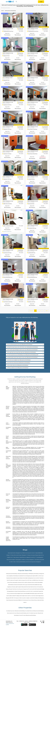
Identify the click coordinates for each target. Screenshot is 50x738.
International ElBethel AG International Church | (22, 600)
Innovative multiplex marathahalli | (28, 597)
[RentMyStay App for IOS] (32, 624)
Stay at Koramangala (11, 559)
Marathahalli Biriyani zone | (23, 591)
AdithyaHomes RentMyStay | (23, 573)
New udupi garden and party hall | (16, 582)
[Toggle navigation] (16, 1)
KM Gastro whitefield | (32, 580)
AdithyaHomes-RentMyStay (10, 10)
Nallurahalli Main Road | (26, 586)
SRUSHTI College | (16, 595)
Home (2, 10)
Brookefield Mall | (36, 584)
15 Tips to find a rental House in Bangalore (18, 555)
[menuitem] (31, 310)
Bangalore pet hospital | (31, 575)
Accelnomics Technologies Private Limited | (18, 593)
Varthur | (29, 595)
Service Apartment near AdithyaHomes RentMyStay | (17, 613)
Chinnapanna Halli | (17, 597)
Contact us (21, 621)
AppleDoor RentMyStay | (13, 575)
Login (41, 1)
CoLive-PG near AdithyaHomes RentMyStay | (27, 615)
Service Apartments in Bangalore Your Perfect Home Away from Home (21, 552)
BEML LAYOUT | (39, 575)
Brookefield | (40, 582)
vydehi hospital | (18, 586)
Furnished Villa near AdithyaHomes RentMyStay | (34, 610)
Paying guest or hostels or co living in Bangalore (25, 559)
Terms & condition (33, 621)
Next (47, 310)
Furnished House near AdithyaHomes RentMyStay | (15, 610)
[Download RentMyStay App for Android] (24, 624)
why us (26, 621)
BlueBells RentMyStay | (30, 593)
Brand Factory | (34, 600)
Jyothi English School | (23, 595)
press (25, 622)
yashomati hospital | (14, 580)
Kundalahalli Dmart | (22, 575)
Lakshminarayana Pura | (23, 580)
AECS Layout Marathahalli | (28, 584)
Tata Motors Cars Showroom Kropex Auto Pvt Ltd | (21, 589)
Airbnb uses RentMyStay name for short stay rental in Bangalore (28, 561)
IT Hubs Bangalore (39, 557)
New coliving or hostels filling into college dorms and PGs (24, 557)
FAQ (17, 621)
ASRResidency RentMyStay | (33, 573)
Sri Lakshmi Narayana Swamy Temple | (30, 582)
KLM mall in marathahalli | (33, 591)
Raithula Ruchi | (34, 586)
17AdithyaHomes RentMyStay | (11, 573)
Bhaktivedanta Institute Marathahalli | (15, 584)
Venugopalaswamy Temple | (12, 591)
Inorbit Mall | (34, 589)
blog (28, 622)
